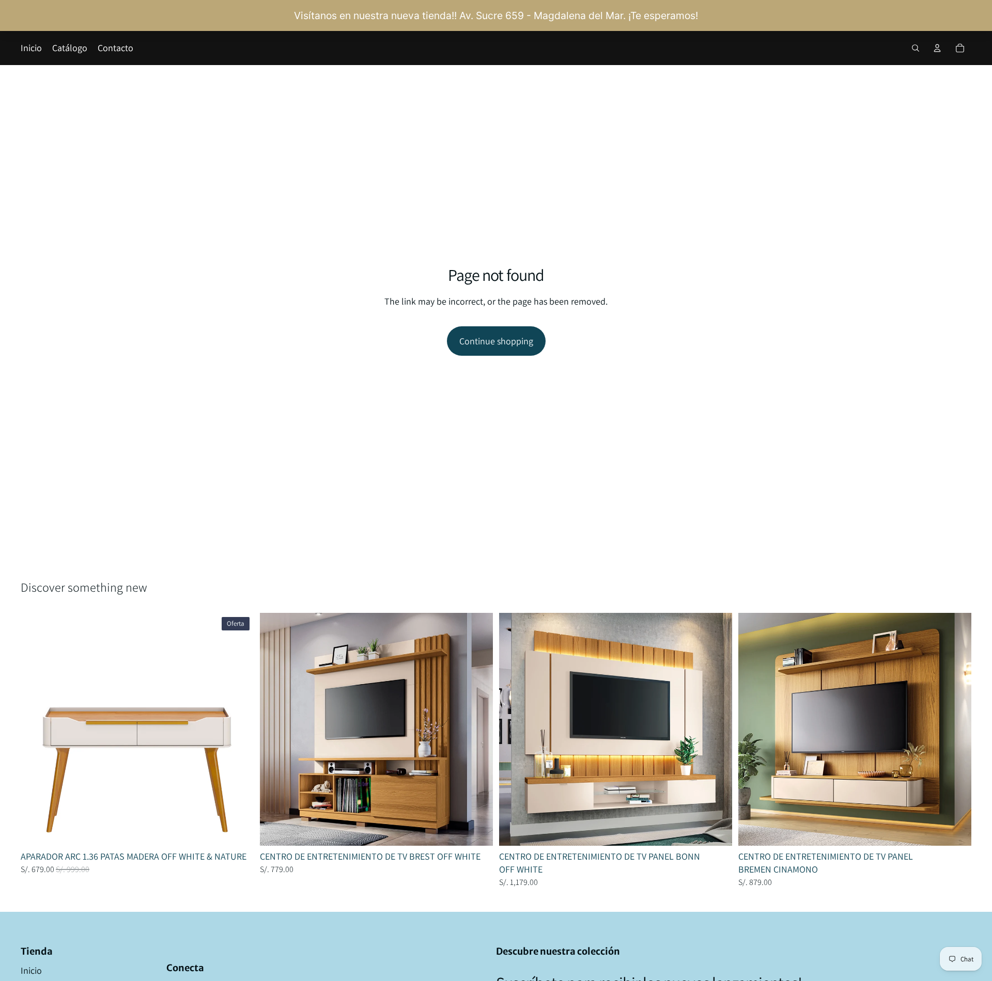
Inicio (31, 970)
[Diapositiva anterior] (36, 729)
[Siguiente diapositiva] (238, 729)
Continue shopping (496, 341)
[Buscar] (915, 48)
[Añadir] (237, 829)
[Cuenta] (937, 48)
